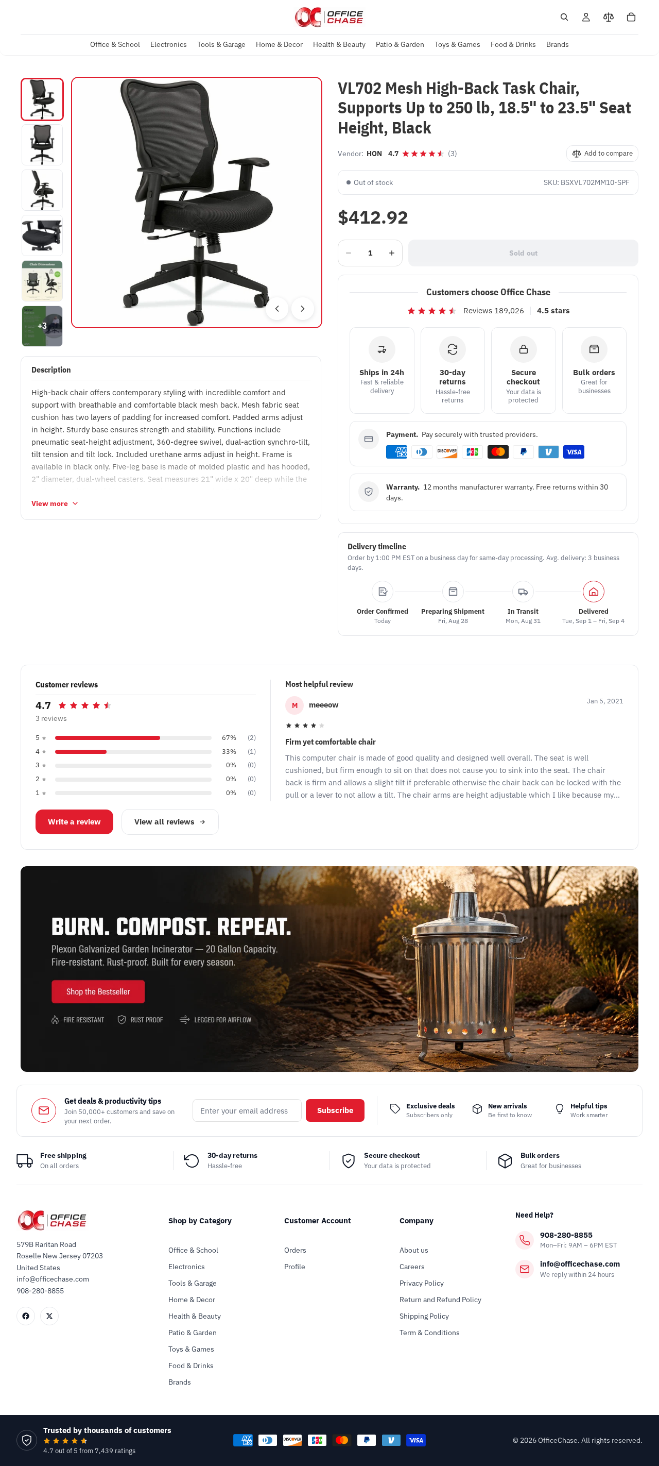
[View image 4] (42, 235)
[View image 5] (42, 280)
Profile (294, 1266)
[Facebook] (25, 1316)
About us (414, 1250)
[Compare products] (608, 17)
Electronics (186, 1266)
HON (374, 153)
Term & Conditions (430, 1332)
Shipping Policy (424, 1316)
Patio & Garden (192, 1332)
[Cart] (631, 17)
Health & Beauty (194, 1316)
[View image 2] (42, 144)
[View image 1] (42, 99)
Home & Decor (191, 1299)
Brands (179, 1382)
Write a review (74, 822)
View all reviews (164, 822)
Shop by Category (200, 1220)
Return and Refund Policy (440, 1299)
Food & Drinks (191, 1365)
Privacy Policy (422, 1283)
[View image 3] (42, 190)
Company (416, 1220)
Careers (412, 1266)
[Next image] (302, 308)
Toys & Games (191, 1349)
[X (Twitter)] (49, 1316)
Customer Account (317, 1220)
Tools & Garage (192, 1283)
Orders (295, 1250)
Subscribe (335, 1110)
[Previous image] (277, 308)
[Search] (564, 17)
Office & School (193, 1250)
